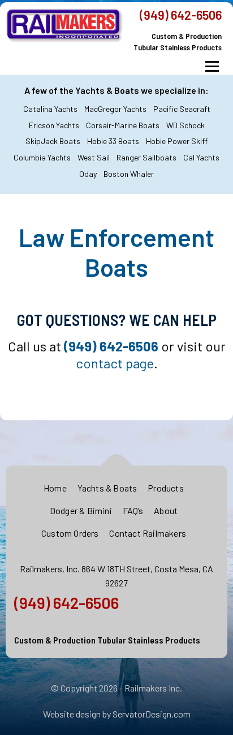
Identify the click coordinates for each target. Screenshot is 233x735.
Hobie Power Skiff (177, 141)
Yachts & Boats (107, 487)
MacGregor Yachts (115, 109)
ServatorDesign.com (152, 713)
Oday (88, 174)
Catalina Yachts (50, 109)
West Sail (93, 157)
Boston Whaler (128, 174)
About (166, 510)
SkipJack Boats (52, 141)
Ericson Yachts (54, 125)
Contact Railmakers (147, 533)
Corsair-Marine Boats (122, 125)
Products (166, 487)
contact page (115, 363)
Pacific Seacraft (181, 109)
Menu (212, 66)
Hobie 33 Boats (113, 141)
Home (55, 487)
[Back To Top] (117, 466)
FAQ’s (133, 510)
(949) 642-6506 (181, 14)
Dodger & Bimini (81, 510)
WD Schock (185, 125)
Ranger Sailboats (146, 157)
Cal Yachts (201, 157)
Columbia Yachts (42, 157)
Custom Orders (70, 533)
